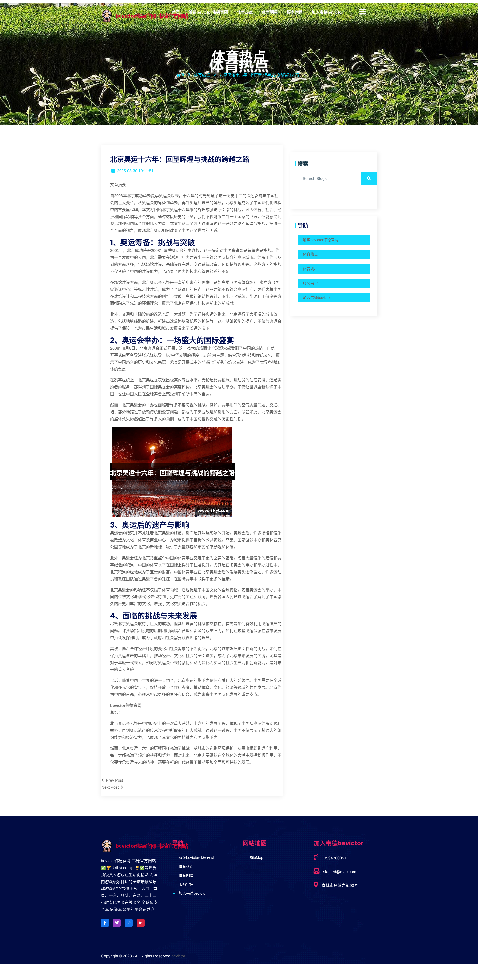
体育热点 (245, 12)
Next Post (110, 787)
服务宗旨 (295, 12)
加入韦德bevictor (327, 12)
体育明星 (270, 12)
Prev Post (114, 780)
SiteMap (256, 857)
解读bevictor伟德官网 (208, 12)
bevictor (178, 956)
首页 (176, 12)
